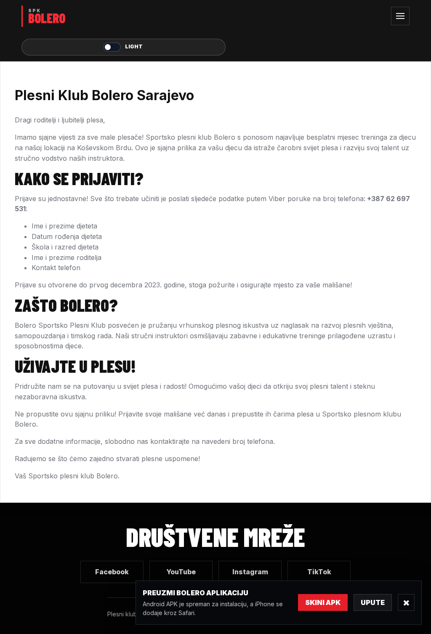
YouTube (181, 572)
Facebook (112, 572)
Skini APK (323, 602)
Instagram (250, 572)
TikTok (319, 572)
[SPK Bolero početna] (123, 16)
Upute (373, 602)
